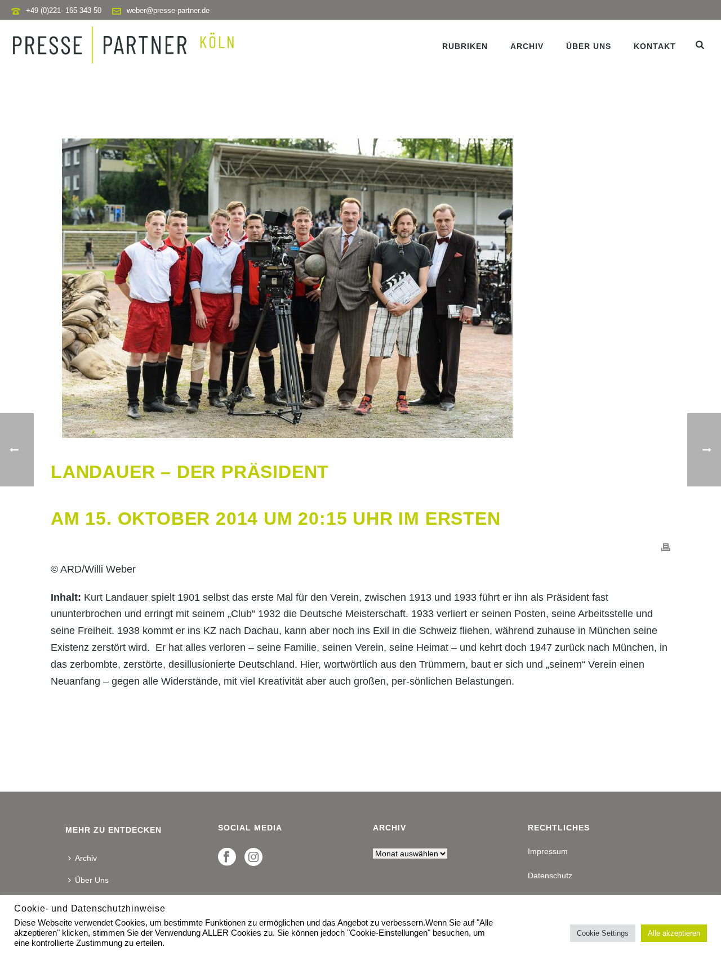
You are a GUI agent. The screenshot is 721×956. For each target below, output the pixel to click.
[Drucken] (665, 547)
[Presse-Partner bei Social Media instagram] (253, 857)
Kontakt (655, 46)
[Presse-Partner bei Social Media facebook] (227, 857)
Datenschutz (550, 875)
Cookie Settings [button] (603, 933)
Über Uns (588, 46)
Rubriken (465, 46)
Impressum (548, 851)
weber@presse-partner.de (168, 10)
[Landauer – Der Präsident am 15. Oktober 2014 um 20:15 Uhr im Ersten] (360, 288)
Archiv (527, 46)
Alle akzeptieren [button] (674, 933)
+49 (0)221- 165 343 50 (63, 10)
